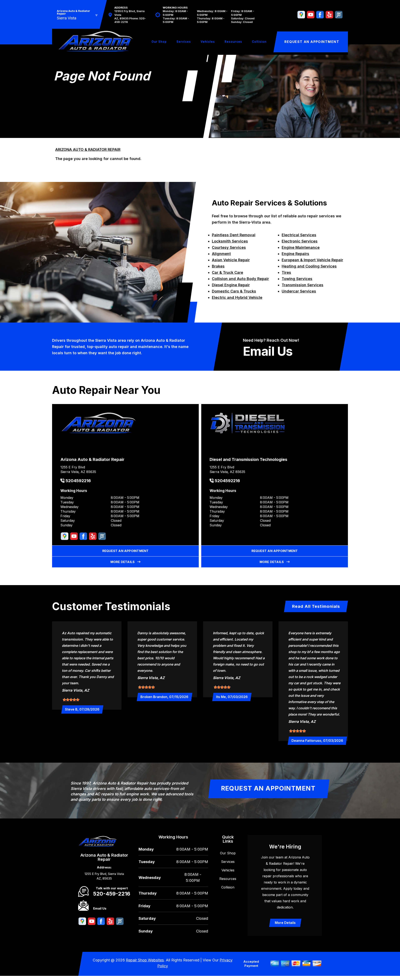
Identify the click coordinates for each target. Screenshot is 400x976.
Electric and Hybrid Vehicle (237, 297)
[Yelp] (329, 15)
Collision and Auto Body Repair (240, 279)
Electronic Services (300, 241)
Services (183, 41)
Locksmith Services (230, 241)
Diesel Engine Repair (231, 285)
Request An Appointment (311, 42)
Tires (286, 272)
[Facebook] (320, 15)
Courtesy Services (229, 247)
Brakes (218, 266)
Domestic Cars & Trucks (234, 291)
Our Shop (159, 41)
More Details (123, 562)
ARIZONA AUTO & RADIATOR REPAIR (87, 149)
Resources (233, 41)
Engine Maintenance (301, 247)
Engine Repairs (295, 254)
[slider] (71, 699)
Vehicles (208, 41)
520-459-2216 (111, 894)
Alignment (221, 254)
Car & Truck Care (227, 272)
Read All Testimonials (316, 606)
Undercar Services (299, 291)
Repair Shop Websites (145, 960)
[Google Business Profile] (301, 15)
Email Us (267, 351)
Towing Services (297, 279)
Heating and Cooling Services (309, 266)
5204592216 (78, 481)
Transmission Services (302, 285)
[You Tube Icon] (310, 15)
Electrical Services (299, 235)
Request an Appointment (125, 551)
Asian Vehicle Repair (231, 260)
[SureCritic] (339, 15)
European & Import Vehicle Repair (312, 260)
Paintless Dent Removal (233, 235)
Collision (259, 41)
